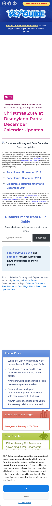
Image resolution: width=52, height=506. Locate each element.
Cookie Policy (24, 502)
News (8, 97)
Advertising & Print (16, 447)
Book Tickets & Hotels (36, 4)
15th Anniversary (14, 443)
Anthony (17, 280)
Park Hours (41, 286)
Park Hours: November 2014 (23, 172)
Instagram (10, 426)
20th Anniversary (32, 443)
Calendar (30, 283)
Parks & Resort (30, 280)
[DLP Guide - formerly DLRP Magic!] (26, 14)
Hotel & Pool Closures (9, 199)
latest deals (38, 159)
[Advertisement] (26, 64)
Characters (34, 447)
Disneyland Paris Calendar (30, 161)
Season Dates (32, 195)
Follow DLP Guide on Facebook (22, 25)
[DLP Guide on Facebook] (9, 3)
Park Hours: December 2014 (23, 178)
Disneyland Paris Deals (38, 201)
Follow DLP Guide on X (19, 252)
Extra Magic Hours (21, 197)
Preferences (26, 496)
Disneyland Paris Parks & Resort (19, 104)
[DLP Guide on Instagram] (4, 3)
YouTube (33, 426)
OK (26, 488)
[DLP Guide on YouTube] (15, 3)
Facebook (12, 256)
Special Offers (8, 289)
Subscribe (41, 237)
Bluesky (22, 426)
